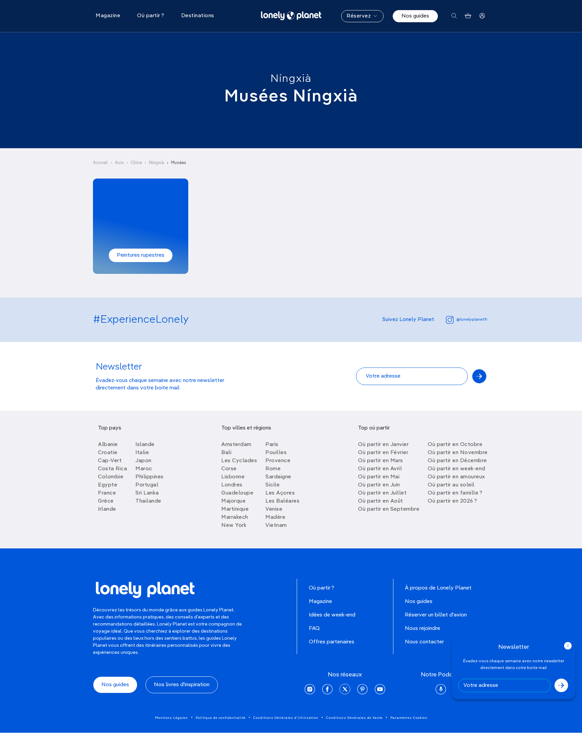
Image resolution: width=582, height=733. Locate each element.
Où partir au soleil (451, 485)
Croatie (108, 452)
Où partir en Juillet (382, 493)
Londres (232, 485)
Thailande (148, 501)
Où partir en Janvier (383, 444)
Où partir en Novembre (458, 452)
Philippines (149, 477)
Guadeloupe (237, 493)
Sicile (272, 485)
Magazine (320, 601)
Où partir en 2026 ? (452, 501)
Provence (277, 461)
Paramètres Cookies (408, 718)
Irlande (107, 509)
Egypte (107, 485)
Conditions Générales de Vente (354, 718)
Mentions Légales (171, 718)
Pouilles (276, 452)
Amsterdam (236, 444)
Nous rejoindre (422, 628)
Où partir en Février (383, 452)
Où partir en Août (380, 501)
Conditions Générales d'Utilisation (285, 718)
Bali (226, 452)
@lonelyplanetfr (471, 320)
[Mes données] (482, 16)
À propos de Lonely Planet (438, 588)
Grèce (106, 501)
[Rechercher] (454, 16)
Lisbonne (233, 477)
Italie (142, 452)
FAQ (314, 628)
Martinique (235, 509)
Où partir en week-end (456, 469)
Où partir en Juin (379, 485)
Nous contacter (424, 642)
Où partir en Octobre (455, 444)
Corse (229, 469)
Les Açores (280, 493)
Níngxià (291, 78)
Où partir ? (321, 588)
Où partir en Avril (380, 469)
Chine (136, 163)
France (107, 493)
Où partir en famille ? (455, 493)
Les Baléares (282, 501)
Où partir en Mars (380, 461)
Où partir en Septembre (388, 509)
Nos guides (415, 16)
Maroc (143, 469)
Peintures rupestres (140, 255)
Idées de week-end (332, 615)
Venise (273, 509)
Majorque (233, 501)
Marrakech (234, 517)
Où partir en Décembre (457, 461)
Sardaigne (278, 477)
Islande (145, 444)
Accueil (100, 163)
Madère (275, 517)
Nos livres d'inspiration (181, 685)
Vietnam (276, 525)
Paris (272, 444)
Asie (119, 163)
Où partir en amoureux (456, 477)
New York (234, 525)
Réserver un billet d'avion (436, 615)
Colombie (110, 477)
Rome (273, 469)
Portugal (146, 485)
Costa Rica (112, 469)
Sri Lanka (147, 493)
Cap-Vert (110, 461)
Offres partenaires (331, 642)
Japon (143, 461)
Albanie (108, 444)
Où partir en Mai (378, 477)
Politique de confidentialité (221, 718)
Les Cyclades (239, 461)
